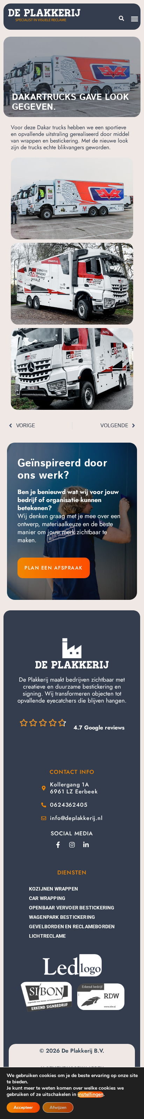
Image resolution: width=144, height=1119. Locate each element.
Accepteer (23, 1107)
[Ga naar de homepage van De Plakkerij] (72, 653)
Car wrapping (47, 898)
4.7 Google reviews (98, 728)
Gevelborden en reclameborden (72, 926)
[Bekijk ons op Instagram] (72, 845)
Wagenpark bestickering (62, 917)
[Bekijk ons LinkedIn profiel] (86, 845)
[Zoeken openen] (121, 18)
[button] (134, 18)
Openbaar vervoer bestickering (72, 907)
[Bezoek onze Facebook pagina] (58, 845)
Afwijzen (58, 1107)
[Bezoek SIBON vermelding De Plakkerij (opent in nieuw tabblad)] (46, 996)
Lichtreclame (47, 936)
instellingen (90, 1094)
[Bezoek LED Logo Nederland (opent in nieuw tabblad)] (72, 965)
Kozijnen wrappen (53, 889)
